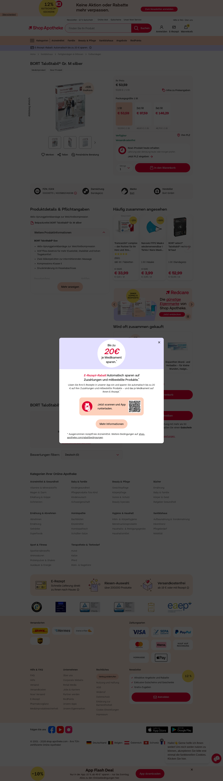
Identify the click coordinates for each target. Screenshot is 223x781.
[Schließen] (159, 342)
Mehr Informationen (112, 423)
